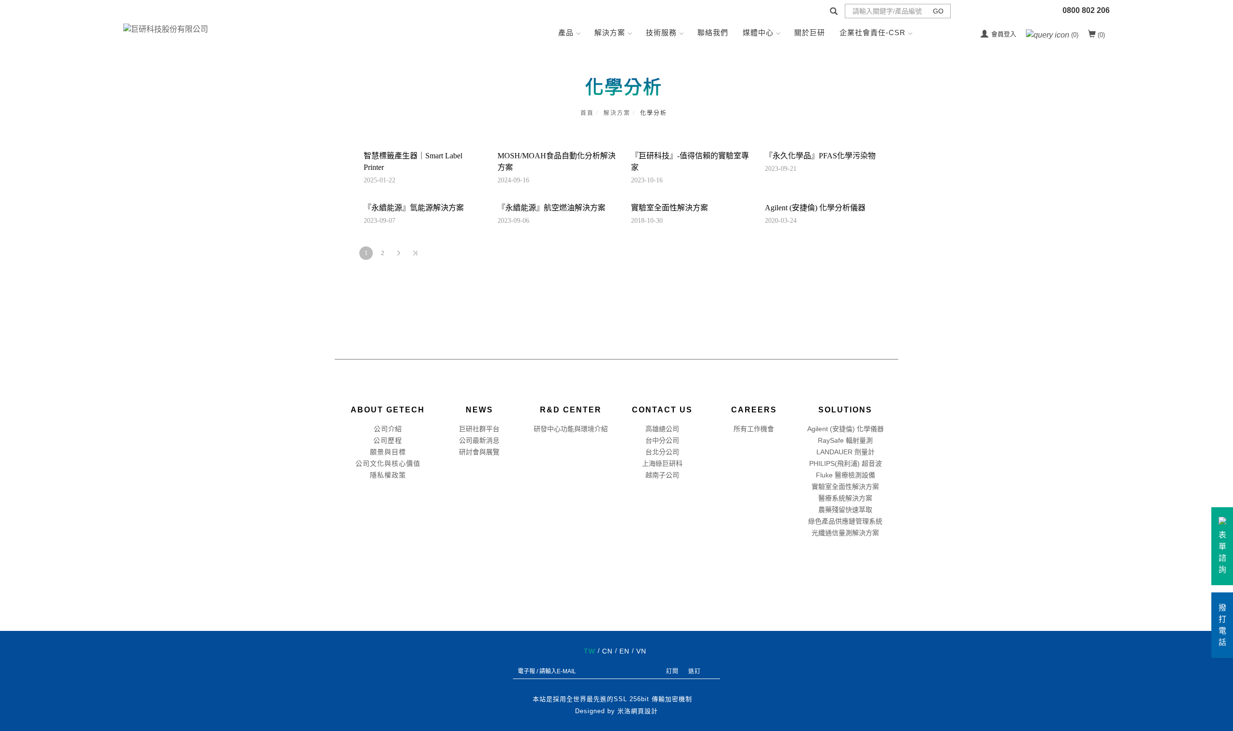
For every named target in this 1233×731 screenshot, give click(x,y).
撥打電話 (1222, 624)
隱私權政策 (388, 475)
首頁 (587, 113)
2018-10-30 (647, 220)
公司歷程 (387, 440)
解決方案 (609, 32)
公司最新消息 (479, 440)
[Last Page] (415, 253)
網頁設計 (644, 711)
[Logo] (165, 29)
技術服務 (661, 32)
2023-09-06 (513, 220)
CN (607, 651)
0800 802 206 (1086, 10)
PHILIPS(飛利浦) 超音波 (845, 463)
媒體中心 (758, 32)
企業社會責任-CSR (872, 32)
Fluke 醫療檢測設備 (845, 475)
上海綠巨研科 (662, 463)
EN (624, 651)
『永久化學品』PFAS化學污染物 (820, 156)
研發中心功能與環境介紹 (571, 429)
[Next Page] (399, 253)
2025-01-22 (379, 180)
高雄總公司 (662, 429)
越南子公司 (662, 475)
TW (589, 651)
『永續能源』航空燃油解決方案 (551, 208)
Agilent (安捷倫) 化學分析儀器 (815, 208)
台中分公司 (662, 440)
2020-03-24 (781, 220)
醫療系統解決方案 (845, 498)
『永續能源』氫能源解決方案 (414, 208)
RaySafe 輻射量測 (845, 440)
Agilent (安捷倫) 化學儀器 (845, 429)
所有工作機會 (754, 429)
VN (641, 651)
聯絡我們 (712, 32)
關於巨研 (809, 32)
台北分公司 (662, 452)
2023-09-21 (781, 168)
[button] (833, 12)
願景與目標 (388, 452)
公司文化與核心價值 (387, 463)
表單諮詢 (1222, 552)
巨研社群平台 (479, 429)
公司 (381, 429)
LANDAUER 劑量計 (845, 452)
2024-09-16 (513, 180)
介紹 (395, 429)
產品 (566, 32)
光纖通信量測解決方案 (845, 533)
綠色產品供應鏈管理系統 (845, 521)
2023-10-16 (647, 180)
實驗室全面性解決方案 (669, 208)
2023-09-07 (379, 220)
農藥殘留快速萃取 (845, 509)
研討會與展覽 (479, 452)
